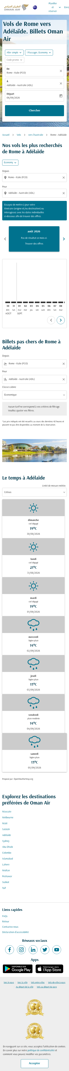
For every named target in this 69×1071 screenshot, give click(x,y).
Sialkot (5, 882)
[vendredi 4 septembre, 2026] (37, 302)
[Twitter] (44, 949)
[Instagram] (21, 949)
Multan (6, 870)
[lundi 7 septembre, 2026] (54, 302)
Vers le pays (9, 982)
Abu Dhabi (7, 847)
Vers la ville (22, 982)
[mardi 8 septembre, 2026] (60, 302)
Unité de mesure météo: (54, 485)
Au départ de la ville (24, 987)
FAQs (5, 916)
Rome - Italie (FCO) (16, 72)
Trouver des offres (34, 243)
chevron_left (5, 239)
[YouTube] (56, 949)
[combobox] (34, 177)
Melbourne (7, 817)
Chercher (34, 110)
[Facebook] (9, 949)
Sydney (5, 841)
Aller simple (12, 52)
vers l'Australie (35, 135)
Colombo (6, 853)
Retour (5, 921)
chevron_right (64, 239)
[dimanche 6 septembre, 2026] (49, 302)
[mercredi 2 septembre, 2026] (25, 302)
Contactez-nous (10, 927)
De (8, 69)
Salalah (6, 829)
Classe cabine (9, 387)
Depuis (5, 171)
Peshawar (7, 876)
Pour (4, 186)
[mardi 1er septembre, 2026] (19, 302)
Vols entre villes (38, 982)
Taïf (4, 888)
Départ (10, 94)
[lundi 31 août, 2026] (13, 302)
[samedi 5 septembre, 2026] (43, 302)
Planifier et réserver (55, 7)
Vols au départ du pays (47, 987)
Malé (4, 823)
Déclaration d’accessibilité (15, 932)
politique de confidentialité (41, 1050)
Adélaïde (6, 835)
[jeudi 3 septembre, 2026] (31, 302)
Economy (8, 162)
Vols (19, 135)
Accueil (5, 135)
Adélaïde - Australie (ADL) (20, 85)
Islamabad (7, 858)
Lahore (5, 864)
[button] (39, 53)
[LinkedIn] (33, 949)
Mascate (6, 811)
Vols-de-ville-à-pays (56, 982)
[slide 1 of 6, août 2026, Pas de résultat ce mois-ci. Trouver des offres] (34, 239)
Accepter (34, 1063)
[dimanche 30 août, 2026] (7, 302)
